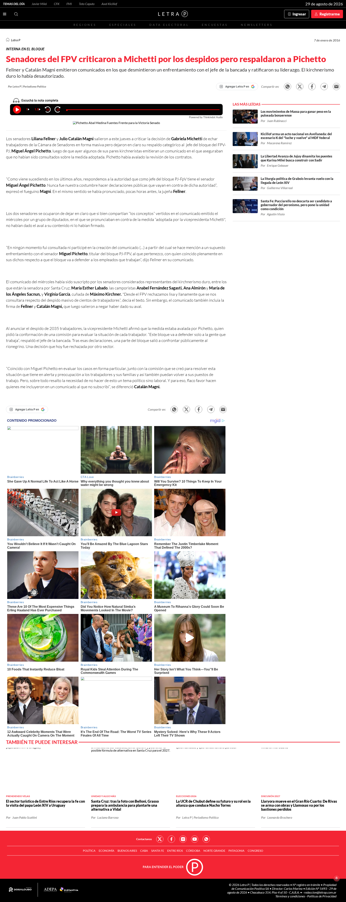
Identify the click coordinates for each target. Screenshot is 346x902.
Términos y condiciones (290, 896)
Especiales (122, 24)
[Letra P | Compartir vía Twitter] (299, 86)
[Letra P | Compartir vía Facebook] (312, 86)
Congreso (255, 850)
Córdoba (193, 850)
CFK (56, 4)
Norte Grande (214, 850)
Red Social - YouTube (194, 839)
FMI (69, 4)
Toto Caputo (87, 4)
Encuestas (215, 24)
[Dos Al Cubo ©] (20, 890)
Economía (106, 850)
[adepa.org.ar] (50, 890)
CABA (144, 850)
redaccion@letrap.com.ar (320, 892)
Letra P (15, 40)
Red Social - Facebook (171, 839)
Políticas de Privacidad (321, 896)
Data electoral (169, 24)
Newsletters (257, 24)
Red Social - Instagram (183, 839)
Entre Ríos (175, 850)
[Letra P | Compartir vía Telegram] (324, 86)
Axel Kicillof (109, 4)
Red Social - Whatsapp (206, 839)
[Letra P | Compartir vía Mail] (336, 86)
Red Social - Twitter (159, 839)
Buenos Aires (127, 850)
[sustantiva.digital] (69, 890)
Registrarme (330, 14)
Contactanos (144, 839)
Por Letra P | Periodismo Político (27, 86)
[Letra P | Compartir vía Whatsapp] (287, 86)
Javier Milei (39, 4)
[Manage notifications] (336, 878)
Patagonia (236, 850)
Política (89, 850)
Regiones (84, 24)
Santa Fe (157, 850)
